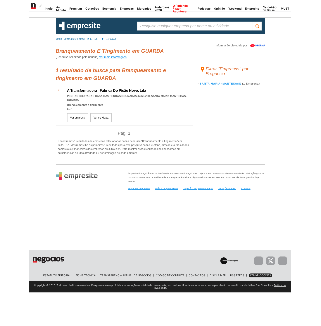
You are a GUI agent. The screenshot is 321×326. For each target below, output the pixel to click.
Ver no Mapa (101, 117)
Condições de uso (227, 188)
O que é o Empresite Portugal (198, 188)
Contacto (245, 188)
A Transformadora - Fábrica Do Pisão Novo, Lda (106, 90)
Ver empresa (77, 117)
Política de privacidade (166, 188)
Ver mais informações (113, 57)
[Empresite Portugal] (79, 29)
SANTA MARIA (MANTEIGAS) (220, 83)
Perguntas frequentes (139, 188)
